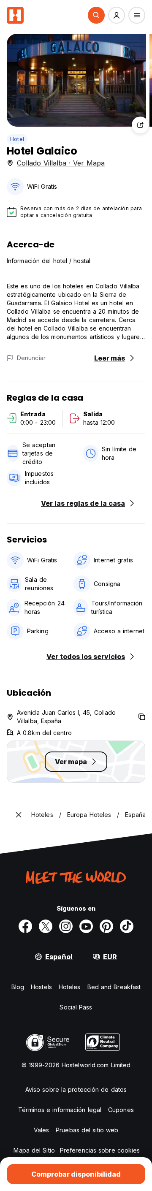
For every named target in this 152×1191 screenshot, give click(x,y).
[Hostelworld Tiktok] (126, 926)
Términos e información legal (59, 1109)
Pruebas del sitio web (87, 1130)
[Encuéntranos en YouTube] (86, 926)
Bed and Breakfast (114, 986)
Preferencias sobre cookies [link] (100, 1150)
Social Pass (76, 1007)
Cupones (121, 1109)
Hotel (17, 139)
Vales (41, 1130)
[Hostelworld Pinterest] (106, 926)
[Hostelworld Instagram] (66, 926)
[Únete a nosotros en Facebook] (25, 926)
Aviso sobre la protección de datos (76, 1089)
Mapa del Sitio (34, 1150)
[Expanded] (18, 815)
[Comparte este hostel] (140, 125)
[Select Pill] (96, 15)
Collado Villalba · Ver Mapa (61, 163)
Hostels (41, 986)
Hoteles (70, 986)
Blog (17, 986)
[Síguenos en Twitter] (45, 926)
